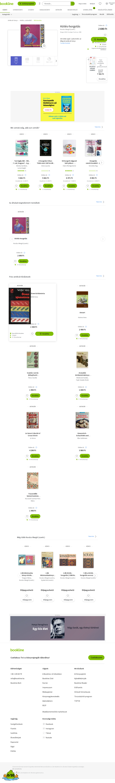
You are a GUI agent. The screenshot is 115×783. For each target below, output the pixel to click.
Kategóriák (6, 14)
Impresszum (47, 687)
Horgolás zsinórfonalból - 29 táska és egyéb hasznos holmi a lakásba (93, 162)
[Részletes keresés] (40, 4)
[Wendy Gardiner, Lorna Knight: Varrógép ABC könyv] (22, 148)
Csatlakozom (96, 657)
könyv (22, 134)
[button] (56, 60)
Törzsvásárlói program (89, 14)
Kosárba (100, 39)
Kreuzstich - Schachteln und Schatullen (82, 434)
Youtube (49, 737)
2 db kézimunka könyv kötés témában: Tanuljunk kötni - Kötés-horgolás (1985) (27, 574)
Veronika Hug (93, 166)
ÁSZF (44, 705)
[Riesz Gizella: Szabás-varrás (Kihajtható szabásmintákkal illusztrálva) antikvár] (32, 360)
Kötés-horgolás (21, 238)
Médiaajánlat (47, 692)
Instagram (50, 728)
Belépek (92, 3)
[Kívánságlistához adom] (105, 35)
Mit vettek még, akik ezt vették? (25, 127)
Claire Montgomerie (69, 166)
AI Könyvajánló (28, 3)
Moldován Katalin (82, 378)
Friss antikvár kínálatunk (19, 276)
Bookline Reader (80, 683)
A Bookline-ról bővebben (52, 674)
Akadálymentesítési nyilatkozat (54, 712)
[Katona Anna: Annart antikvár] (82, 299)
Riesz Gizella (32, 378)
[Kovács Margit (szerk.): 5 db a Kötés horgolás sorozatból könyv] (88, 560)
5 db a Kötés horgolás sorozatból (88, 574)
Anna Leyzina (45, 166)
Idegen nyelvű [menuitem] (72, 10)
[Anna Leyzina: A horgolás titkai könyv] (45, 148)
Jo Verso (33, 438)
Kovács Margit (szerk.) (20, 243)
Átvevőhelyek (16, 737)
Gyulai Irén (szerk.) (47, 580)
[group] (16, 60)
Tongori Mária (26, 578)
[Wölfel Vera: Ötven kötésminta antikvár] (20, 306)
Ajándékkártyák (80, 678)
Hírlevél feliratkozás (82, 692)
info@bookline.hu (17, 678)
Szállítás (14, 733)
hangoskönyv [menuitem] (45, 10)
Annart (82, 312)
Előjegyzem (27, 600)
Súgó (12, 746)
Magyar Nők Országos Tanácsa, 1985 (70, 32)
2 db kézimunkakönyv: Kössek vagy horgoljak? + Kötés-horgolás (47, 574)
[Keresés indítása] (73, 4)
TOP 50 (77, 701)
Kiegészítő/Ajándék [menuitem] (105, 10)
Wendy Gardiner (21, 166)
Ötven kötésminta (37, 293)
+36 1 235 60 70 (16, 674)
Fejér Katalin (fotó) (82, 380)
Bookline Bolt (16, 683)
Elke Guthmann (82, 438)
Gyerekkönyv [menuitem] (18, 10)
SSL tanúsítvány (17, 769)
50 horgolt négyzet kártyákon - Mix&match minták (69, 162)
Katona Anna (82, 317)
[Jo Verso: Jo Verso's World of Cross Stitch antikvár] (33, 420)
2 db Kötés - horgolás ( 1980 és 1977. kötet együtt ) (68, 574)
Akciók (102, 14)
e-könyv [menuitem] (31, 10)
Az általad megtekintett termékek (24, 203)
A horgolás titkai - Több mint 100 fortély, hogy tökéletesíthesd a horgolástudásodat (45, 162)
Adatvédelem (47, 701)
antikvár (21, 212)
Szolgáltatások (16, 724)
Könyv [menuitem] (5, 10)
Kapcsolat (14, 742)
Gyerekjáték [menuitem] (89, 9)
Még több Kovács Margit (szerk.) (31, 537)
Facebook (49, 724)
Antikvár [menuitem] (58, 10)
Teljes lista (98, 127)
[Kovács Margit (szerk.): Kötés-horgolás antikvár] (33, 35)
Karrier (45, 683)
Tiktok (48, 733)
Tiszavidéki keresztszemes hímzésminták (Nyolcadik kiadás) (32, 495)
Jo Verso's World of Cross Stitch (32, 434)
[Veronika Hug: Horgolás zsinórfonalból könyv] (93, 148)
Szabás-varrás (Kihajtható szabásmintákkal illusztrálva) (33, 374)
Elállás (13, 751)
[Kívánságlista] (100, 3)
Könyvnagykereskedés (50, 696)
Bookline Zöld (47, 678)
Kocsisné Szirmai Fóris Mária (32, 500)
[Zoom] (44, 45)
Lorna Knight (22, 168)
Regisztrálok (82, 3)
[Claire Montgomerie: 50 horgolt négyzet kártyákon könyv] (69, 148)
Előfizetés (110, 14)
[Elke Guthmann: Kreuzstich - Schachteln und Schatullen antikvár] (82, 420)
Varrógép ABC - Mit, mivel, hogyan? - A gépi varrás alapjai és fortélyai (22, 162)
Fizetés (13, 728)
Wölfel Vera (34, 297)
